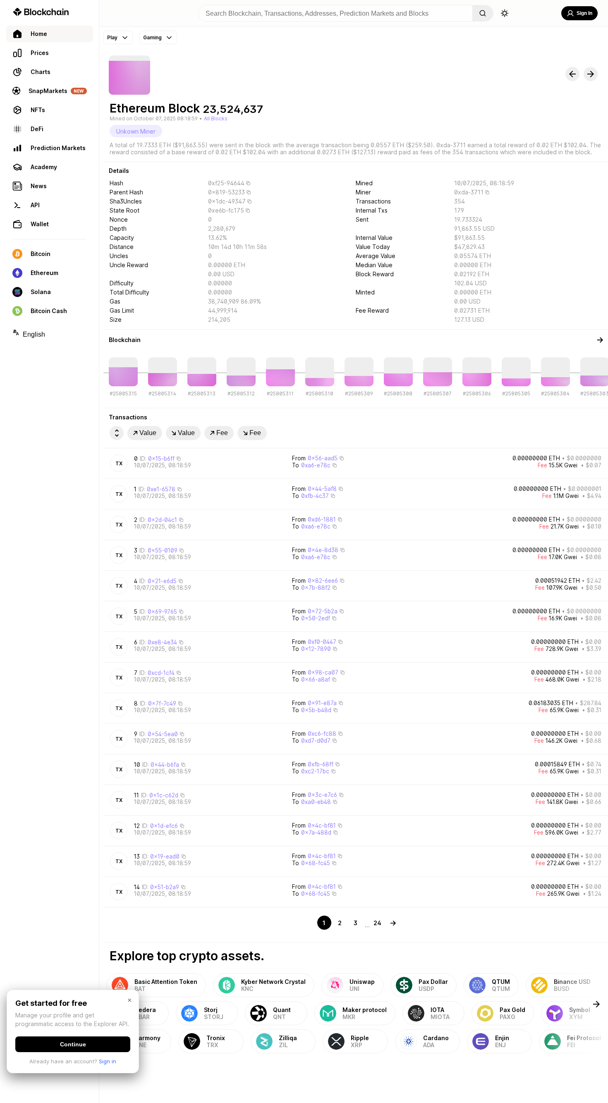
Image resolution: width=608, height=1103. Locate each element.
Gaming (152, 37)
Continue (73, 1044)
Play (112, 37)
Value (147, 432)
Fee (222, 432)
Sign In (584, 13)
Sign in (107, 1061)
